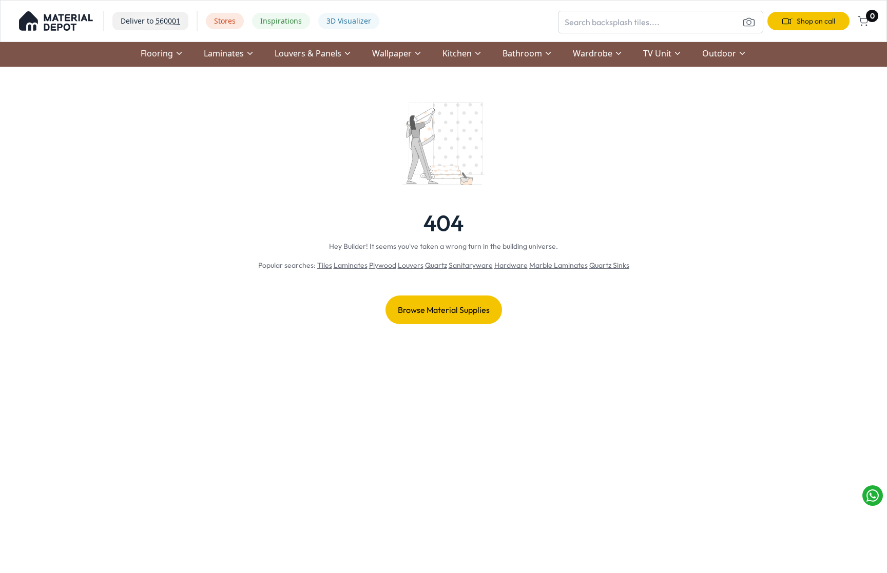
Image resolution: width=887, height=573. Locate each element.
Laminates (351, 265)
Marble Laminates (558, 265)
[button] (56, 21)
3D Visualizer (348, 21)
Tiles (324, 265)
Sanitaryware (471, 265)
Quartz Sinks (609, 265)
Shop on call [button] (816, 21)
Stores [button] (225, 21)
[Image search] (749, 22)
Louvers (410, 265)
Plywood (382, 265)
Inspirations (281, 21)
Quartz (436, 265)
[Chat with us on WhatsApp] (872, 495)
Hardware (511, 265)
